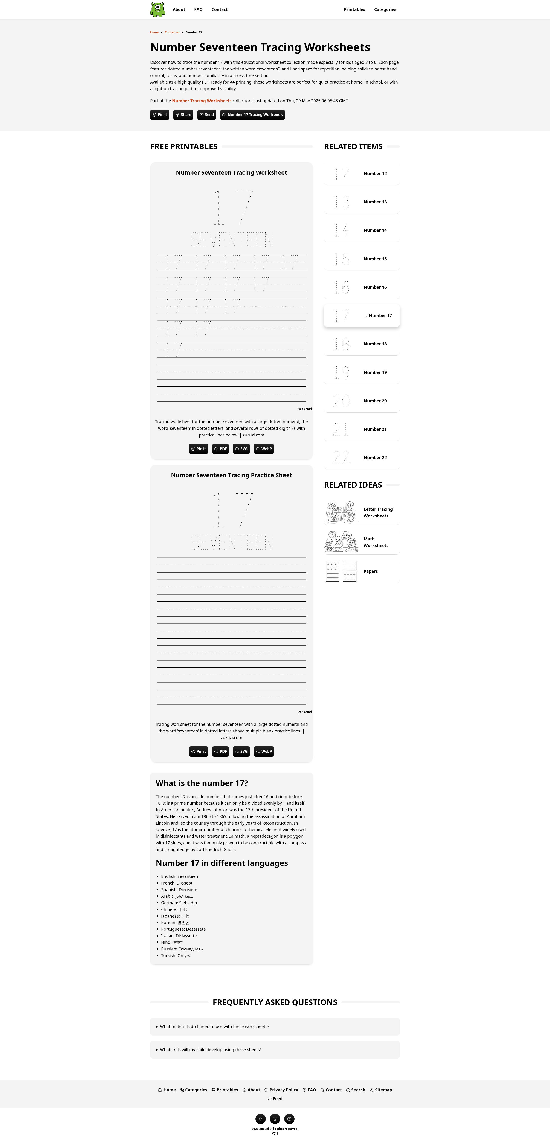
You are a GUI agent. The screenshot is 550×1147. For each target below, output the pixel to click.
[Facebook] (260, 1119)
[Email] (289, 1119)
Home (154, 32)
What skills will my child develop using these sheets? (210, 1049)
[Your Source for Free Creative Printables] (157, 9)
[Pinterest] (275, 1119)
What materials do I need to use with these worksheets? (214, 1026)
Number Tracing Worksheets (202, 101)
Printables (172, 32)
